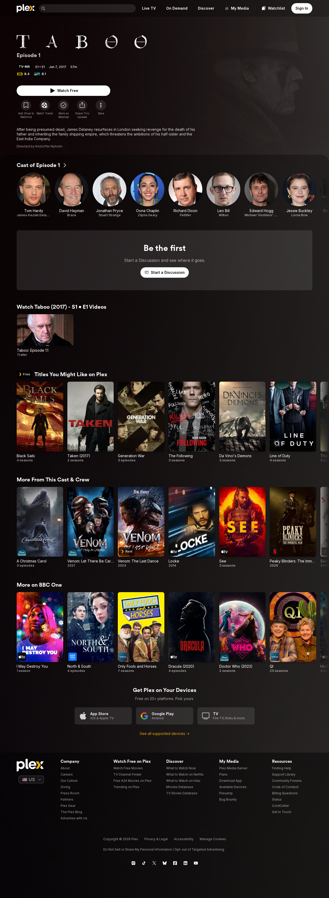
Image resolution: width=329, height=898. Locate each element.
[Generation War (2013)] (141, 422)
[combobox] (91, 8)
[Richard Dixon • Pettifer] (185, 194)
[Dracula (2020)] (192, 632)
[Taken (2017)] (90, 422)
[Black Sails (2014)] (40, 422)
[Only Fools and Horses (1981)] (141, 632)
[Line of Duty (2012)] (293, 422)
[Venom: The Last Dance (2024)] (141, 527)
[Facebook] (175, 863)
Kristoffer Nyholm (48, 146)
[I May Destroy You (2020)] (40, 632)
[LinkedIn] (185, 863)
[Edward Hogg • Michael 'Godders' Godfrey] (261, 194)
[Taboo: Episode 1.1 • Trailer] (45, 335)
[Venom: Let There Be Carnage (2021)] (90, 527)
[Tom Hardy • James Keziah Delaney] (33, 194)
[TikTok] (144, 863)
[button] (82, 109)
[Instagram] (133, 863)
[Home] (26, 8)
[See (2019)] (242, 527)
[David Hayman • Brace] (71, 194)
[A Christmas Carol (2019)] (40, 527)
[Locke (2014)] (192, 527)
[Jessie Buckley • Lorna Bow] (299, 194)
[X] (154, 863)
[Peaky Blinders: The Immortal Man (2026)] (293, 527)
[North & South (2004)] (90, 632)
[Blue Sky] (164, 863)
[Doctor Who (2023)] (242, 632)
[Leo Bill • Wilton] (223, 194)
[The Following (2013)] (192, 422)
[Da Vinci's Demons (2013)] (242, 422)
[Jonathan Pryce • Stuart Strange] (109, 194)
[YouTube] (196, 863)
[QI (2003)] (293, 632)
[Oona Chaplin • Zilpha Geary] (147, 194)
